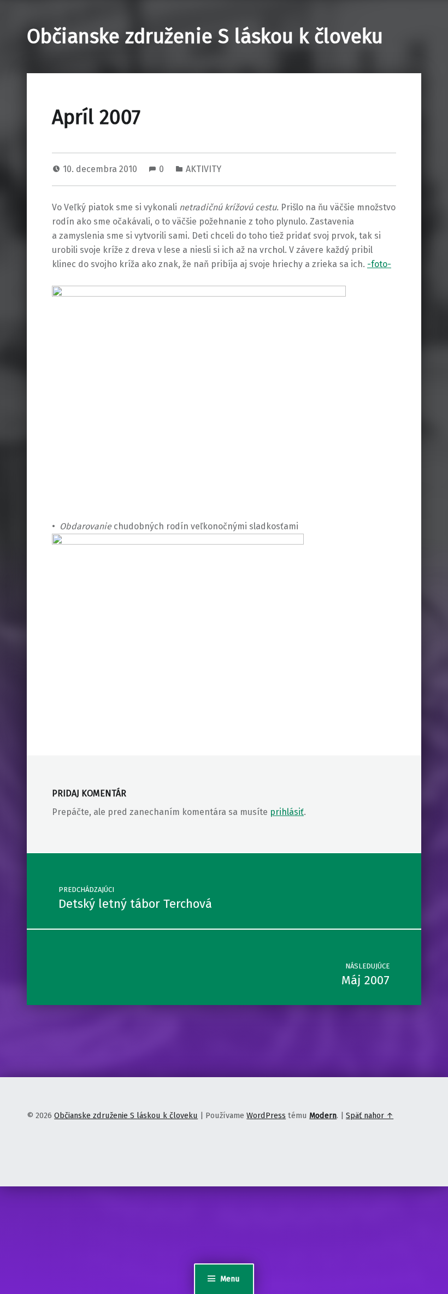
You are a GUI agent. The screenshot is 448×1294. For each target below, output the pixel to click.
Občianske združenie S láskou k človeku (205, 37)
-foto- (379, 264)
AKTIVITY (203, 169)
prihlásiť (287, 812)
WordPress (266, 1115)
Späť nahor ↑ (369, 1115)
